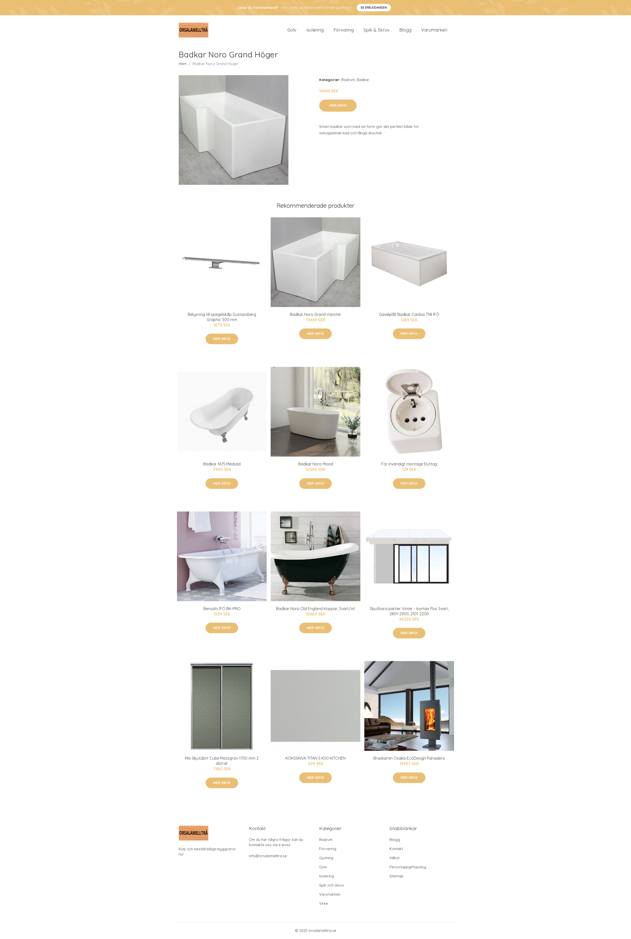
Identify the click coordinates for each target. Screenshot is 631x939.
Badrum (348, 79)
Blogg (405, 30)
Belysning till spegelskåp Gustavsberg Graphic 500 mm (222, 317)
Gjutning (326, 857)
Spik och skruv (331, 885)
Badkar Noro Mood (315, 463)
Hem (183, 63)
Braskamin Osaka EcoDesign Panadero (409, 758)
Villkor (394, 857)
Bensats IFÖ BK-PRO (222, 608)
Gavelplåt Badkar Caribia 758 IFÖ (409, 314)
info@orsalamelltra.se (268, 856)
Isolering (315, 30)
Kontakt (396, 848)
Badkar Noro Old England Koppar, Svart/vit (315, 608)
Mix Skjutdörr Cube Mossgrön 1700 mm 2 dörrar (222, 761)
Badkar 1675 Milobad (222, 463)
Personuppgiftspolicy (407, 867)
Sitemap (396, 876)
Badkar (363, 79)
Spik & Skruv (376, 30)
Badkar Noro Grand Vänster (315, 314)
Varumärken (434, 30)
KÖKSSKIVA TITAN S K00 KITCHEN (315, 758)
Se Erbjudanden (374, 7)
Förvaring (343, 30)
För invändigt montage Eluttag (409, 463)
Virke (323, 903)
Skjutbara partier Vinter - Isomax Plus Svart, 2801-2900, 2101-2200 (409, 611)
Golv (292, 30)
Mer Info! (338, 105)
